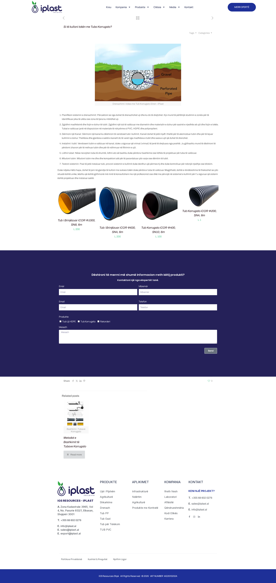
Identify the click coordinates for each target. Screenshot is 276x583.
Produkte (140, 7)
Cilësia (157, 7)
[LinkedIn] (200, 517)
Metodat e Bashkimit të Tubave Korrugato (75, 442)
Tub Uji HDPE (69, 321)
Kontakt (188, 7)
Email (62, 301)
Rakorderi (105, 321)
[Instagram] (195, 517)
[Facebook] (190, 517)
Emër (61, 286)
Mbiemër (143, 286)
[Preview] (91, 195)
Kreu (108, 7)
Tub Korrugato (87, 321)
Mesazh (63, 327)
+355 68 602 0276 (71, 520)
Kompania (121, 7)
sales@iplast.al (200, 503)
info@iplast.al (68, 526)
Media (172, 7)
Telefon (143, 301)
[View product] (91, 189)
